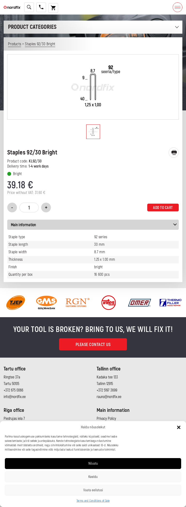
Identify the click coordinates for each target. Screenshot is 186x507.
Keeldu (93, 477)
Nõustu (93, 463)
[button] (178, 427)
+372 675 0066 (13, 390)
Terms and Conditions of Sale (93, 501)
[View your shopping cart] (53, 8)
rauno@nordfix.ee (109, 396)
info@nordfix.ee (15, 396)
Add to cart (163, 207)
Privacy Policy (106, 418)
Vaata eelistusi (93, 490)
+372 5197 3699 (107, 390)
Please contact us (93, 344)
